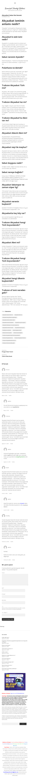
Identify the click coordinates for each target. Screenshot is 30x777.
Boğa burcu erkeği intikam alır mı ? (8, 655)
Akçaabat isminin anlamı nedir (9, 320)
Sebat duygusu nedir (17, 330)
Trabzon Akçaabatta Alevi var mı (9, 340)
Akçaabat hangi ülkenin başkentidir (9, 317)
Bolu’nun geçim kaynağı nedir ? (8, 662)
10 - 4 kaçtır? (4, 612)
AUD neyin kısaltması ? (6, 658)
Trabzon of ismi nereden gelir (8, 343)
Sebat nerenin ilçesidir (7, 332)
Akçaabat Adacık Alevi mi (8, 314)
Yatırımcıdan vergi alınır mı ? (7, 648)
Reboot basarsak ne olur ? (7, 665)
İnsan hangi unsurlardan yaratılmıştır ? (9, 668)
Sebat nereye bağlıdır (18, 332)
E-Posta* (3, 594)
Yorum (3, 572)
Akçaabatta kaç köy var (19, 327)
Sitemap (2, 626)
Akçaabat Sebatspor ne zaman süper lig (10, 325)
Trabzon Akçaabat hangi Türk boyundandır (11, 335)
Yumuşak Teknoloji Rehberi (15, 8)
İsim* (3, 588)
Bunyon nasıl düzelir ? (6, 645)
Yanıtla (10, 395)
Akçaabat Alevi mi (18, 314)
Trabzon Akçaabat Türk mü (20, 337)
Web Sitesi (4, 600)
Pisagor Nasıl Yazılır (7, 352)
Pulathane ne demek (7, 330)
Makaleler (8, 311)
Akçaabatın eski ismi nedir (8, 327)
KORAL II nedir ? (5, 652)
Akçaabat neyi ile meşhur (20, 322)
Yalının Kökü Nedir (7, 356)
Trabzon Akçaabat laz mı (7, 337)
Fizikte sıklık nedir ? (5, 637)
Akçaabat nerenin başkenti (8, 322)
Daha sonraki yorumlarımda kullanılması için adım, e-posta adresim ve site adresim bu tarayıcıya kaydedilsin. (13, 608)
